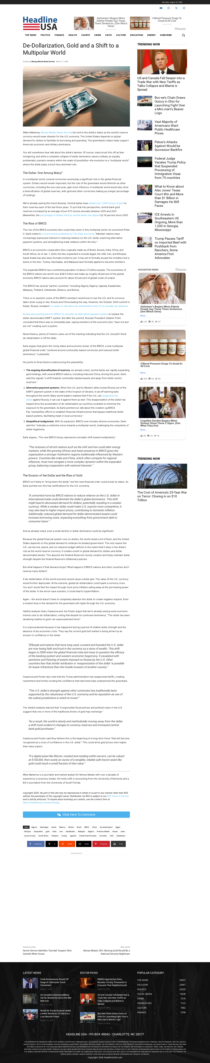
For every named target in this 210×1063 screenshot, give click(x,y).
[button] (183, 35)
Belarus (62, 827)
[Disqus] (76, 899)
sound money (29, 836)
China (94, 827)
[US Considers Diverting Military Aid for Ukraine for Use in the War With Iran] (30, 999)
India (54, 831)
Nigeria (91, 831)
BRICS (86, 827)
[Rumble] (169, 8)
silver (123, 831)
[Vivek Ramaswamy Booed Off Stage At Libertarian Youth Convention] (30, 983)
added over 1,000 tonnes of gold (106, 203)
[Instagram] (184, 8)
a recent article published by (68, 233)
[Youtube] (161, 8)
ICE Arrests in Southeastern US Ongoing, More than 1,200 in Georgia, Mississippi (169, 222)
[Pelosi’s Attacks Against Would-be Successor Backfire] (144, 145)
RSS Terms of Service (118, 796)
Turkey (64, 836)
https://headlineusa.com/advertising (41, 802)
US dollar (103, 836)
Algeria (34, 827)
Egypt (118, 827)
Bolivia (71, 827)
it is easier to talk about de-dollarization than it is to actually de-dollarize (88, 306)
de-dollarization (106, 827)
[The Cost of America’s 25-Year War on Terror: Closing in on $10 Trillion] (162, 476)
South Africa (43, 836)
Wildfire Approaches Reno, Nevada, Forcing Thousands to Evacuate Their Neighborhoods (112, 982)
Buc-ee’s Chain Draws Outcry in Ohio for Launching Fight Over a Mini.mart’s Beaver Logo (170, 105)
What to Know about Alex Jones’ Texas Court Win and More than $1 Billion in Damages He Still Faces (169, 196)
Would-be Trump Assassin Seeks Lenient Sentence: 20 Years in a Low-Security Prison (55, 1013)
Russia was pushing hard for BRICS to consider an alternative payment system (65, 314)
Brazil (79, 827)
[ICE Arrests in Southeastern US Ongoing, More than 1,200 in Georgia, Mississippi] (144, 218)
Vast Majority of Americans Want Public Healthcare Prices (167, 127)
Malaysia (81, 831)
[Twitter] (176, 8)
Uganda (73, 836)
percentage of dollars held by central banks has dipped (70, 215)
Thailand (54, 836)
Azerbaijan (44, 827)
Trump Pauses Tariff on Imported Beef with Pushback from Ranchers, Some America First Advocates (170, 248)
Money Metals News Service (43, 61)
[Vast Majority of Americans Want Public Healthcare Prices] (144, 125)
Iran (61, 831)
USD (111, 836)
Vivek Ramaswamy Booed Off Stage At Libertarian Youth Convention (54, 982)
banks (54, 827)
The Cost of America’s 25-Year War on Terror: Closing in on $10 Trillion (162, 496)
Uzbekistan (120, 836)
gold (47, 831)
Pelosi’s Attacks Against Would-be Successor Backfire (168, 146)
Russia (115, 831)
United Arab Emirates (87, 836)
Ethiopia (27, 831)
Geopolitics (38, 831)
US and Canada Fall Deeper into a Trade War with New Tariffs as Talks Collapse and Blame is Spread (161, 83)
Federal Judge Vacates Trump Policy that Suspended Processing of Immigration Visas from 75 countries (170, 168)
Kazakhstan (70, 831)
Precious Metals (103, 831)
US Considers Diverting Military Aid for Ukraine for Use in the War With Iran (55, 998)
